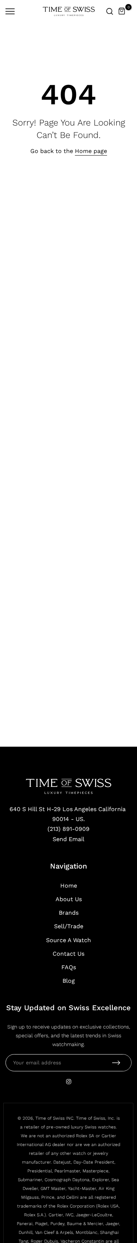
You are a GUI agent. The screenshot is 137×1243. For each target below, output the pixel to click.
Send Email (68, 839)
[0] (122, 11)
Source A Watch (68, 940)
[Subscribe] (116, 1063)
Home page (91, 151)
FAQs (68, 967)
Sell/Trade (68, 926)
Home (68, 885)
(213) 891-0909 (68, 828)
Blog (68, 980)
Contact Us (68, 953)
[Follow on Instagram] (69, 1082)
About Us (69, 899)
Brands (69, 912)
